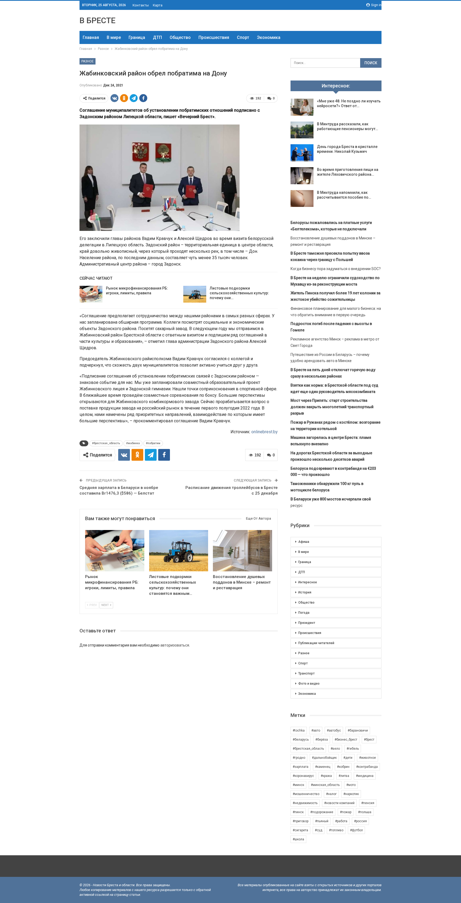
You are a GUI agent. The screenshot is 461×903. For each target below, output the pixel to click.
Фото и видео (309, 683)
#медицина (364, 776)
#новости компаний (339, 803)
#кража (326, 776)
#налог (331, 794)
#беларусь (301, 739)
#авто (315, 730)
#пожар (345, 812)
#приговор (300, 821)
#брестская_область (106, 443)
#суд (318, 830)
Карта (157, 5)
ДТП (157, 37)
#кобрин (343, 767)
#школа (298, 839)
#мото (351, 785)
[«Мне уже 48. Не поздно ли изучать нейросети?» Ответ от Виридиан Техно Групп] (302, 107)
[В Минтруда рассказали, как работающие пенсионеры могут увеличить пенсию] (302, 130)
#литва (344, 776)
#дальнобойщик (324, 758)
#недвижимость (305, 803)
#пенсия (367, 803)
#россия (360, 821)
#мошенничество (306, 794)
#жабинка (133, 443)
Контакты (141, 5)
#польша (364, 812)
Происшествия (213, 37)
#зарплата (300, 767)
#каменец (322, 767)
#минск (298, 785)
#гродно (299, 758)
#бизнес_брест (346, 739)
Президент (306, 623)
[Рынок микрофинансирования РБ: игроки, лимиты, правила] (91, 294)
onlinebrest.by (264, 431)
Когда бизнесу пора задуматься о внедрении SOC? (336, 269)
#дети (347, 758)
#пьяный (321, 821)
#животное (367, 758)
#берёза (321, 739)
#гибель (353, 749)
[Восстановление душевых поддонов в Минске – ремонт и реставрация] (242, 550)
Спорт (243, 37)
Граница (137, 37)
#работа (341, 821)
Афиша (303, 542)
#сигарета (300, 830)
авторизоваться (174, 645)
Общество (180, 37)
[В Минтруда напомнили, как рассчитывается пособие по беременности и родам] (302, 198)
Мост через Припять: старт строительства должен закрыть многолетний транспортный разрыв (332, 406)
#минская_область (325, 785)
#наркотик (351, 794)
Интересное (307, 582)
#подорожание (321, 812)
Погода (303, 613)
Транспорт (306, 673)
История (304, 592)
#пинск (298, 812)
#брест (369, 739)
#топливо (336, 830)
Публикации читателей (316, 643)
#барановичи (358, 730)
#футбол (356, 830)
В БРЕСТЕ (98, 20)
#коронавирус (303, 776)
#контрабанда (367, 767)
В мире (114, 37)
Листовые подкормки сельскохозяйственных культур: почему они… (239, 293)
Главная (91, 37)
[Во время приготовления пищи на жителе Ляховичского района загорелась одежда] (302, 175)
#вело (335, 749)
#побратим (153, 443)
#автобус (334, 730)
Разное (87, 61)
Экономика (268, 37)
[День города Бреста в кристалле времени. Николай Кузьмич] (302, 152)
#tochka (299, 730)
